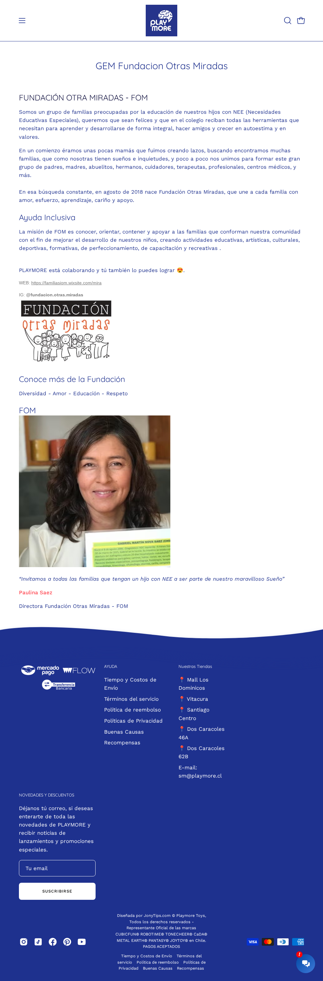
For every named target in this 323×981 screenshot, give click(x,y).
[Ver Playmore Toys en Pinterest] (67, 942)
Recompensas (122, 742)
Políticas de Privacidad (133, 721)
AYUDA (110, 666)
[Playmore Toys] (161, 20)
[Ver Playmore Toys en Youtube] (81, 942)
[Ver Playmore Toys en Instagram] (23, 942)
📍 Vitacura (193, 698)
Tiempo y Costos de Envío (146, 956)
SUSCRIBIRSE (57, 891)
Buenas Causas (124, 731)
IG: (22, 294)
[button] (287, 20)
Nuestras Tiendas (195, 666)
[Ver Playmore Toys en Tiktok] (38, 942)
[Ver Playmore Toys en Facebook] (52, 942)
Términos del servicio (131, 698)
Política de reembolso (132, 709)
